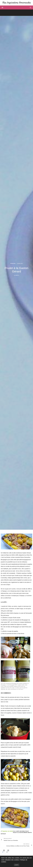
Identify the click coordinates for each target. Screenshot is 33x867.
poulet (27, 831)
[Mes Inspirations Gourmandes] (16, 2)
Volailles (12, 263)
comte (17, 831)
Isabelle (17, 275)
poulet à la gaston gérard (20, 832)
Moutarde (22, 831)
